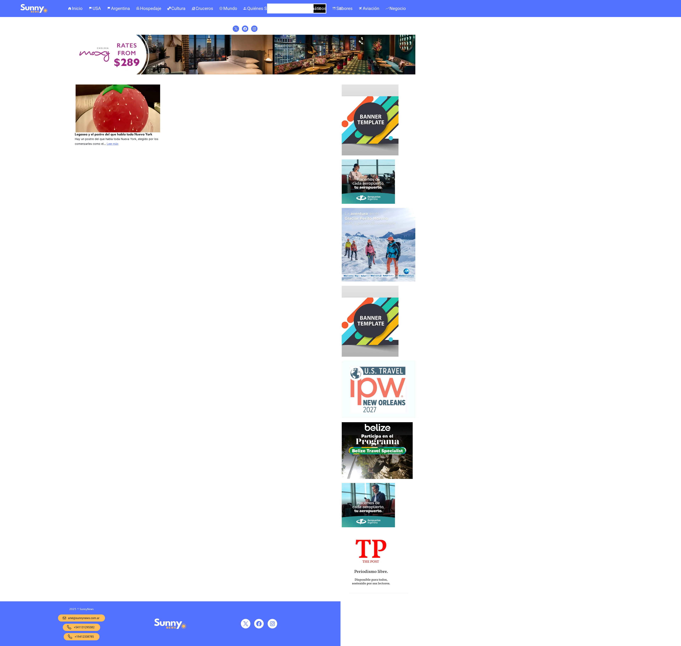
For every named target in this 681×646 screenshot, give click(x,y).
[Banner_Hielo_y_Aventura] (378, 280)
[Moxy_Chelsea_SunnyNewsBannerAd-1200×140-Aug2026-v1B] (245, 73)
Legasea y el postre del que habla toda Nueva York (113, 134)
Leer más (112, 143)
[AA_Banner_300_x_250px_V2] (368, 526)
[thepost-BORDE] (371, 588)
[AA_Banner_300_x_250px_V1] (368, 202)
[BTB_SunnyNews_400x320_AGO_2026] (377, 478)
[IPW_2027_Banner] (378, 417)
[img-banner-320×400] (370, 154)
